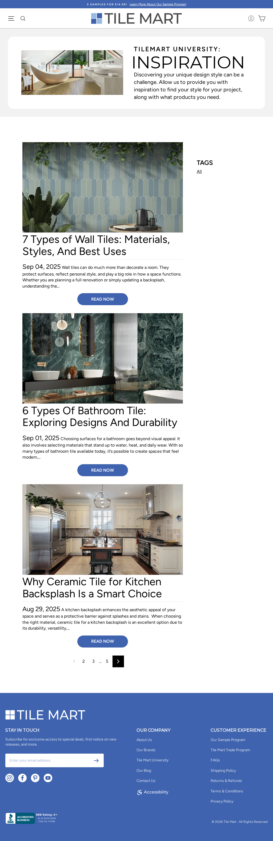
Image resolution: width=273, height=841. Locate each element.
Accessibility (156, 792)
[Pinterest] (35, 778)
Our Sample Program (228, 740)
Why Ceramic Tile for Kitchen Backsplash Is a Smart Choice (92, 587)
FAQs (215, 760)
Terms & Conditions (227, 791)
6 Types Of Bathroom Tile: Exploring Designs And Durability (99, 416)
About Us (144, 740)
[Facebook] (22, 778)
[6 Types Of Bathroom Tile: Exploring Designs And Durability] (102, 358)
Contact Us (145, 780)
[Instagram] (9, 778)
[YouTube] (48, 778)
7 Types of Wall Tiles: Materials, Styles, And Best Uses (96, 245)
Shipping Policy (223, 770)
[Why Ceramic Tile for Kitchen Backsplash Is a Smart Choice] (102, 529)
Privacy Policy (222, 801)
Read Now (102, 299)
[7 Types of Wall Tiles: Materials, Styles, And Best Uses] (102, 187)
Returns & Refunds (226, 780)
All (199, 171)
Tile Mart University (152, 760)
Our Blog (143, 770)
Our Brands (145, 750)
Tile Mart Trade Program (230, 750)
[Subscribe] (96, 760)
